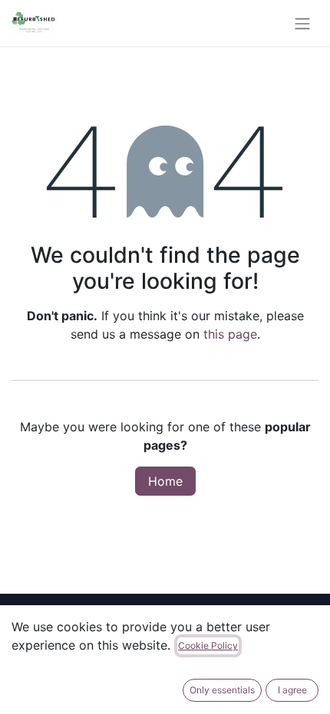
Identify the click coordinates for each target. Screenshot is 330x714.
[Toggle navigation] (302, 23)
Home (165, 481)
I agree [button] (292, 690)
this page (230, 334)
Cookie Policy (208, 645)
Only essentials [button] (222, 690)
